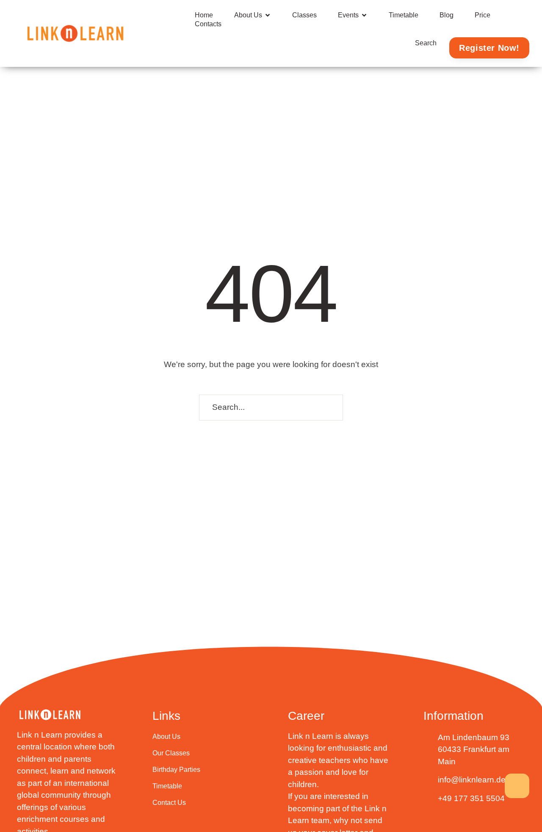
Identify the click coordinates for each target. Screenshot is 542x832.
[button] (267, 15)
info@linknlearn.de (472, 779)
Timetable (167, 786)
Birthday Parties (176, 769)
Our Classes (171, 753)
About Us (166, 736)
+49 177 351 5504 (471, 798)
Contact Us (169, 802)
